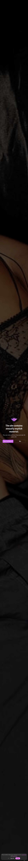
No (20, 441)
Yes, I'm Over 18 (8, 441)
